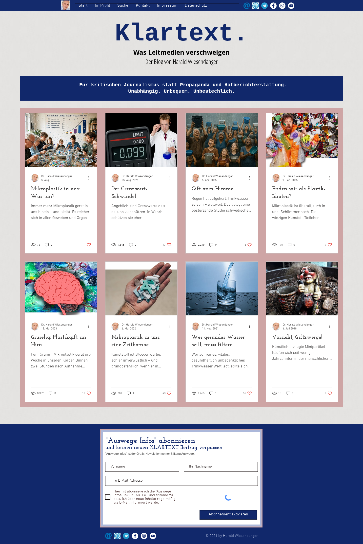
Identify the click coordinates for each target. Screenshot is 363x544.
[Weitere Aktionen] (90, 178)
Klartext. (181, 34)
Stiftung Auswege (182, 453)
